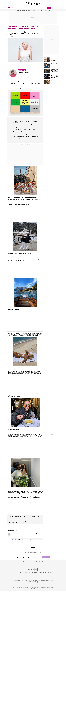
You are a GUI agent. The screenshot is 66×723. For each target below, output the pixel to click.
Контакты (21, 563)
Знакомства (46, 10)
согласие (27, 552)
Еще (49, 10)
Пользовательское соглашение (32, 563)
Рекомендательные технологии (30, 565)
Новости (23, 10)
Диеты (34, 10)
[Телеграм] (36, 561)
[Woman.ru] (12, 8)
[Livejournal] (42, 561)
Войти (9, 1)
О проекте (17, 563)
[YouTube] (29, 561)
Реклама (24, 563)
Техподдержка (38, 565)
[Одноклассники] (33, 561)
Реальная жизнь (18, 10)
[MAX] (23, 561)
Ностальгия (38, 10)
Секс (42, 10)
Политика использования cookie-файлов (44, 563)
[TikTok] (39, 561)
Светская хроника (29, 10)
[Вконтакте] (26, 561)
